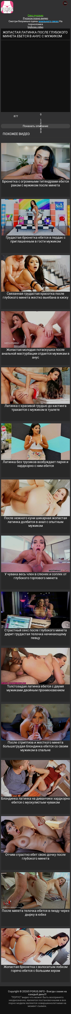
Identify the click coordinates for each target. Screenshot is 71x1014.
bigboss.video (35, 27)
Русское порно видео (35, 18)
